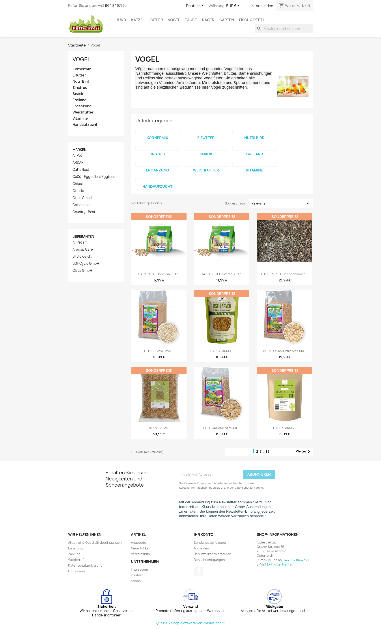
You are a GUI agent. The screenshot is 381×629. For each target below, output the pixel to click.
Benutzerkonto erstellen (212, 554)
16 (268, 451)
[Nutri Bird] (254, 132)
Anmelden (201, 548)
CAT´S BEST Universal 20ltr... (222, 274)
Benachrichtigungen (209, 560)
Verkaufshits (140, 554)
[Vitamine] (254, 164)
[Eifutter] (206, 132)
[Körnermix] (157, 132)
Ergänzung (82, 106)
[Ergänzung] (157, 164)
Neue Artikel (140, 548)
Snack (78, 93)
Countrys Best (84, 212)
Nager (208, 19)
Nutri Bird (81, 81)
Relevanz (281, 203)
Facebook (198, 571)
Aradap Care (83, 249)
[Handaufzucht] (157, 181)
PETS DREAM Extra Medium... (284, 351)
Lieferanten (83, 236)
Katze (137, 19)
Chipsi (78, 184)
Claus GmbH (82, 198)
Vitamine (80, 118)
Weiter (304, 451)
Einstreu (80, 87)
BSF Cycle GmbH (86, 263)
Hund (121, 19)
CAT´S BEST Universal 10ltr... (159, 274)
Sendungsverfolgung (210, 542)
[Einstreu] (157, 148)
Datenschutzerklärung (85, 565)
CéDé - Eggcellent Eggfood (94, 177)
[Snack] (206, 148)
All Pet (77, 155)
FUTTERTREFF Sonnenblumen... (284, 274)
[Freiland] (254, 148)
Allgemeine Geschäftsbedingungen (95, 542)
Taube (191, 19)
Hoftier (155, 19)
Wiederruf (76, 560)
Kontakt (137, 575)
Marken (79, 149)
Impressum (76, 571)
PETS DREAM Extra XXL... (221, 428)
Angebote (138, 542)
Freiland (79, 100)
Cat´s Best (81, 169)
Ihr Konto (203, 534)
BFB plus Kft (82, 256)
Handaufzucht (85, 124)
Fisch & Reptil (252, 19)
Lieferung (75, 548)
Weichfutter (83, 112)
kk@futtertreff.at (280, 564)
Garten (226, 19)
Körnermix (82, 69)
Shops (136, 581)
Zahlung (74, 554)
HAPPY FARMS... (221, 351)
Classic (78, 191)
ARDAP (78, 162)
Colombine (81, 205)
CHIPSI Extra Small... (159, 351)
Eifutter (79, 75)
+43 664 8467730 (112, 5)
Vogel (174, 19)
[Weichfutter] (206, 164)
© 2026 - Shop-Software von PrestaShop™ (190, 623)
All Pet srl (79, 242)
